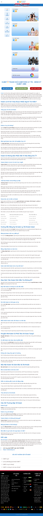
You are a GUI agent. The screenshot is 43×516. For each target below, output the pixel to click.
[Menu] (1, 2)
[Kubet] (21, 2)
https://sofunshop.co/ (9, 449)
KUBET (2, 475)
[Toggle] (2, 459)
